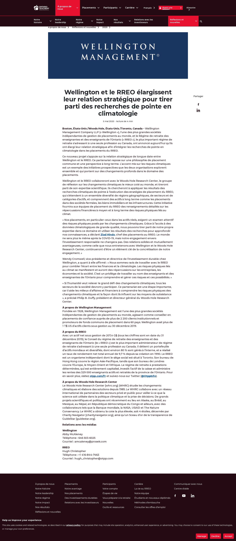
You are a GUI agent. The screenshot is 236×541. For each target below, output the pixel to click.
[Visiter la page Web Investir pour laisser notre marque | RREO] (42, 8)
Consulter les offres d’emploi (149, 507)
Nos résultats (118, 21)
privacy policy (73, 525)
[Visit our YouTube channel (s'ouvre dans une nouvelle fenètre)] (183, 495)
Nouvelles (108, 502)
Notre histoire (38, 21)
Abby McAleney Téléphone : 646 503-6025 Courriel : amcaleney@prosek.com (84, 436)
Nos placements (73, 493)
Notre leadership (60, 21)
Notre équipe (141, 493)
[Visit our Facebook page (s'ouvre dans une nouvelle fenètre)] (174, 495)
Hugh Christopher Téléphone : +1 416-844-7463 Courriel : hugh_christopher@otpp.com (87, 453)
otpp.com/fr (98, 376)
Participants (110, 7)
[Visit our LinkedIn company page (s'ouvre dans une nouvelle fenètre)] (192, 496)
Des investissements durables (81, 498)
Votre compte (110, 488)
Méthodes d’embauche (147, 502)
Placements (89, 7)
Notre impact (100, 21)
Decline (215, 536)
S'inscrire (191, 8)
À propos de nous (64, 7)
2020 (104, 27)
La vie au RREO (142, 488)
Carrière (130, 7)
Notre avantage (73, 488)
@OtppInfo (148, 376)
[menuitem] (42, 21)
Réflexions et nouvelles (177, 21)
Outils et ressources (113, 507)
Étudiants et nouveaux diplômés (152, 498)
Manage (201, 536)
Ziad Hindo (108, 234)
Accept (228, 536)
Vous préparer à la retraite (116, 498)
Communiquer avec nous (188, 484)
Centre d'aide (181, 488)
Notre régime (79, 21)
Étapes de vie (110, 493)
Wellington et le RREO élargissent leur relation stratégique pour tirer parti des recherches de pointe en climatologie (118, 103)
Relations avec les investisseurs (143, 21)
